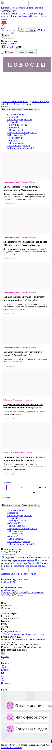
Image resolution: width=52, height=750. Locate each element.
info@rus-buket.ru (9, 590)
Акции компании (17, 114)
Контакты (16, 16)
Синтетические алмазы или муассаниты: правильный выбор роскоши (24, 458)
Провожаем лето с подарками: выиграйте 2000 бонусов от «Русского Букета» (25, 243)
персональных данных (23, 560)
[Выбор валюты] (3, 25)
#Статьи (32, 182)
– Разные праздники (18, 145)
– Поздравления (16, 135)
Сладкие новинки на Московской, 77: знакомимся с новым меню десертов (23, 406)
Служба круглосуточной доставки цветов (23, 634)
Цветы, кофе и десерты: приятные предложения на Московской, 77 (21, 188)
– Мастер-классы (17, 125)
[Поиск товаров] (3, 47)
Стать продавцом (9, 13)
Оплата (29, 8)
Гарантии (38, 8)
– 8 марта (13, 140)
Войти (32, 30)
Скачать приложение (11, 747)
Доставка (20, 8)
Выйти (43, 30)
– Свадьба (13, 127)
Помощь (25, 16)
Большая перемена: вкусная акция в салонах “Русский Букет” (22, 353)
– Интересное (16, 130)
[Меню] (19, 47)
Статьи (12, 122)
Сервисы (34, 16)
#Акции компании (11, 182)
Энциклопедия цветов (19, 119)
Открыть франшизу (28, 13)
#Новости (24, 182)
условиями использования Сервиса (18, 563)
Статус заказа (11, 30)
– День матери (16, 143)
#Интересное (18, 400)
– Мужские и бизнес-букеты (22, 132)
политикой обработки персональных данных (23, 566)
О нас (12, 8)
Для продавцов (9, 11)
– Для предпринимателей (20, 148)
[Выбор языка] (4, 22)
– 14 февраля (15, 138)
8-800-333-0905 (8, 582)
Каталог (5, 8)
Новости (13, 117)
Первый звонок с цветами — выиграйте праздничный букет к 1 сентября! (24, 298)
